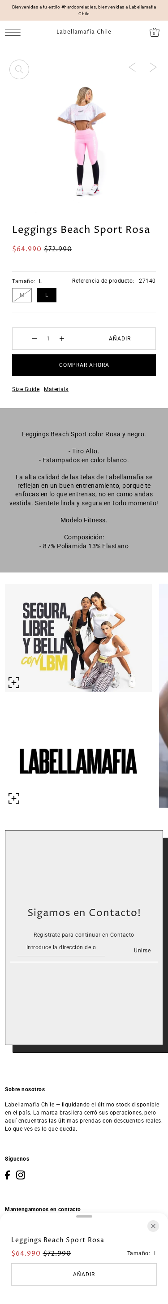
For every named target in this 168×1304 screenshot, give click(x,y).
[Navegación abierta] (15, 32)
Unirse (142, 950)
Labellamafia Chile (84, 32)
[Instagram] (20, 1175)
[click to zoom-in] (19, 69)
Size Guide (25, 389)
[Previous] (132, 66)
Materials (56, 389)
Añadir (120, 339)
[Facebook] (7, 1175)
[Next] (153, 66)
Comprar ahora (84, 365)
